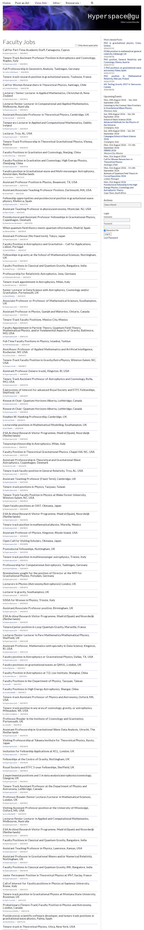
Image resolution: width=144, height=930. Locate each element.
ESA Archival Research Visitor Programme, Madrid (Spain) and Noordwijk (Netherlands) (48, 618)
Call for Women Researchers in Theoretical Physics (118, 160)
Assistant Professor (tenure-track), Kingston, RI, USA (36, 371)
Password (108, 223)
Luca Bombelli (10, 814)
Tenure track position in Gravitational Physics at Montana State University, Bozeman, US (49, 896)
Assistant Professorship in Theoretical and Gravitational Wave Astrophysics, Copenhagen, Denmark (42, 461)
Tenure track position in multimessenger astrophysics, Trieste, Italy (44, 556)
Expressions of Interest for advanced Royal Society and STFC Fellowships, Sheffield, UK (49, 391)
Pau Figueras (9, 668)
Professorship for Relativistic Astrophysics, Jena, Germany (39, 273)
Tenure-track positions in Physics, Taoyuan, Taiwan (34, 486)
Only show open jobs (88, 45)
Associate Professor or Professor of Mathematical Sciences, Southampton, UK (50, 302)
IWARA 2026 (110, 150)
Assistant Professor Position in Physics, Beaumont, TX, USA (40, 182)
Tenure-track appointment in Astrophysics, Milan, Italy (36, 281)
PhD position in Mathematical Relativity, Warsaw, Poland (122, 77)
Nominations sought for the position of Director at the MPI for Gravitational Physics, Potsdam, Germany (42, 574)
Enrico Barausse (11, 603)
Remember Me (112, 230)
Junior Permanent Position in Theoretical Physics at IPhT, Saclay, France (47, 875)
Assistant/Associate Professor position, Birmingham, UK (38, 608)
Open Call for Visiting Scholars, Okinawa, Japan (32, 540)
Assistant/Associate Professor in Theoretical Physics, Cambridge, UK (46, 114)
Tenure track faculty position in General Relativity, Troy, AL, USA (43, 470)
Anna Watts (9, 177)
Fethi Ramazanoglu (12, 345)
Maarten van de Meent (13, 223)
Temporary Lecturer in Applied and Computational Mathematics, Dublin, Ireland (47, 124)
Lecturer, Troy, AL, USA (17, 133)
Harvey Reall (9, 118)
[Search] (92, 3)
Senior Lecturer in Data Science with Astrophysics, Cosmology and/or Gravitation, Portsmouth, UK (46, 291)
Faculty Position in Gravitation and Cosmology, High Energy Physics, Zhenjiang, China (45, 162)
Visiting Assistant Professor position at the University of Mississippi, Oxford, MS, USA (46, 809)
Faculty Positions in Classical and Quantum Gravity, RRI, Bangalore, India (47, 867)
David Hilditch (10, 250)
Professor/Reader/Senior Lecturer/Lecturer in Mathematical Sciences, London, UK (47, 798)
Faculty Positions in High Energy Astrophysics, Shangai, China (40, 689)
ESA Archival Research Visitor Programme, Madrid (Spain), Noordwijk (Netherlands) (46, 434)
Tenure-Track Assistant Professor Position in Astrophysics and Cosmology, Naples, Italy (49, 59)
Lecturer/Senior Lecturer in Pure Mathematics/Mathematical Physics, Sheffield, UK (46, 636)
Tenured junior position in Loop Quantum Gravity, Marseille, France (44, 627)
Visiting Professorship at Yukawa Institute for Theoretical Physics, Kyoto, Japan (48, 742)
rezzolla (8, 684)
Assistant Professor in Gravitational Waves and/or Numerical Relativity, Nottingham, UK (47, 858)
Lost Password (111, 237)
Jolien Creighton (11, 714)
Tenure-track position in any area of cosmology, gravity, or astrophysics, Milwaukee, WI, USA (47, 709)
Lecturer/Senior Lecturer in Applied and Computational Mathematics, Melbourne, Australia (46, 820)
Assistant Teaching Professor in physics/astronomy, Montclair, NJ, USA (47, 209)
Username (108, 217)
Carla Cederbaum (11, 72)
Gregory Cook (10, 366)
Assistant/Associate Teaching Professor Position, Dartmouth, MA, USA (47, 190)
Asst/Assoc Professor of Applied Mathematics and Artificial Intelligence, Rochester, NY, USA (48, 351)
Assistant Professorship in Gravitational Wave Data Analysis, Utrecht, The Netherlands (49, 731)
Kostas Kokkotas (11, 568)
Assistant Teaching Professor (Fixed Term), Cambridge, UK (39, 478)
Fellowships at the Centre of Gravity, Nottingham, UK (36, 759)
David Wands (10, 296)
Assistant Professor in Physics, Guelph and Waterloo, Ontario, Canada (46, 311)
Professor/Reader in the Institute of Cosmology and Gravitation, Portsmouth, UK (43, 720)
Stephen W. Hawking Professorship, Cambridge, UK (35, 416)
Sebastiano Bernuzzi (12, 277)
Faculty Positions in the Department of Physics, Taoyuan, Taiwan (43, 681)
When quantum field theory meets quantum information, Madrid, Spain (46, 227)
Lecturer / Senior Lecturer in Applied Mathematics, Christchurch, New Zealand (46, 94)
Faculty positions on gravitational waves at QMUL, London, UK (42, 664)
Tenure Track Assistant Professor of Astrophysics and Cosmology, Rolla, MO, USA (48, 380)
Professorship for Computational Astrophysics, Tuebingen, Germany (45, 565)
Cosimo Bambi (10, 692)
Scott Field (9, 193)
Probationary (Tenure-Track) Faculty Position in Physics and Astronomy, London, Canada (47, 906)
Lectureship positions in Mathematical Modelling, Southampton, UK (45, 424)
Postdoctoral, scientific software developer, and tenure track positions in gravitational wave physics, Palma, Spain (48, 917)
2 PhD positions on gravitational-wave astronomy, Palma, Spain (122, 69)
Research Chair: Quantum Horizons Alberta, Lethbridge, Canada (42, 400)
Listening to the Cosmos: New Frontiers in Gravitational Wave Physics (122, 106)
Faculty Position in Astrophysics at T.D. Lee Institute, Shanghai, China (45, 672)
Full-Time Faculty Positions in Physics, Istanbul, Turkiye (36, 341)
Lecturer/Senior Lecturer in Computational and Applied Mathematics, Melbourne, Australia (46, 105)
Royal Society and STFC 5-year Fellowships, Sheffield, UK (38, 767)
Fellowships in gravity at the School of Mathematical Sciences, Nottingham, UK (49, 256)
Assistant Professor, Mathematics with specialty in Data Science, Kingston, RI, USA (49, 647)
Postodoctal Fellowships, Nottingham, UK (29, 548)
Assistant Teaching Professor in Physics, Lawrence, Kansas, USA (42, 848)
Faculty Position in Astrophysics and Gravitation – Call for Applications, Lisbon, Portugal (47, 245)
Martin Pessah (10, 466)
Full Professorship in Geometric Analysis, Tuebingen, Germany (41, 68)
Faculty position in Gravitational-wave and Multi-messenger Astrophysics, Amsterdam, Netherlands (48, 173)
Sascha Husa (9, 922)
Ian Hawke (8, 428)
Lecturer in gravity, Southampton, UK (26, 592)
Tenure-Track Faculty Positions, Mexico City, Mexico (35, 319)
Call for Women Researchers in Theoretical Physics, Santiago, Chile (44, 84)
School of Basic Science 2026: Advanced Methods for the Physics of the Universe (121, 122)
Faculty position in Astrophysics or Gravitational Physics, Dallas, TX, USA (48, 656)
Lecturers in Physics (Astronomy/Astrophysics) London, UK (39, 583)
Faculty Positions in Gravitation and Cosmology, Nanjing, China (42, 152)
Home (7, 2)
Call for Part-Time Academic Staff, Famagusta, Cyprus (36, 49)
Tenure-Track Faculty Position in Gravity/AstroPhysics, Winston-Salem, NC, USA (49, 361)
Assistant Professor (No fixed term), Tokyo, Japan (34, 236)
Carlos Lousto (10, 355)
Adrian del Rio (10, 231)
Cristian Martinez (11, 88)
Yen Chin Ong (10, 156)
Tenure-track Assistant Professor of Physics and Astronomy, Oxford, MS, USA (48, 698)
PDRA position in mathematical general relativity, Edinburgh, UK (122, 52)
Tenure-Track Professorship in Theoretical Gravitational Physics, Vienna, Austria (48, 143)
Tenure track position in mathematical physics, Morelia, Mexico (42, 524)
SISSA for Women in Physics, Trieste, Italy (29, 600)
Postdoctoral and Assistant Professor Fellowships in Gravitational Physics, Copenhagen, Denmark (49, 218)
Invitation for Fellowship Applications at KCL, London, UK (38, 751)
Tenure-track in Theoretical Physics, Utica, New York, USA (39, 926)
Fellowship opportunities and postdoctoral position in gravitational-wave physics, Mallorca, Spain (48, 200)
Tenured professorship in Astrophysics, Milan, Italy (34, 443)
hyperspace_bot (11, 53)
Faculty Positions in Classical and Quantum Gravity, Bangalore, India (45, 265)
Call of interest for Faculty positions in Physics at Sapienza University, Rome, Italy (46, 885)
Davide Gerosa (10, 285)
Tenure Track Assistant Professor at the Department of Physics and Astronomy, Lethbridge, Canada (45, 788)
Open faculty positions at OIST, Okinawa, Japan (32, 505)
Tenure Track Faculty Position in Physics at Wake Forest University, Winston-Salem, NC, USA (44, 496)
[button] (29, 2)
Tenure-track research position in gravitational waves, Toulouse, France (47, 76)
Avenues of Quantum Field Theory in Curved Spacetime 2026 (121, 174)
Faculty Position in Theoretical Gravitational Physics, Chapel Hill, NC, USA (48, 451)
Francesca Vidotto (11, 911)
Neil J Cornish (10, 900)
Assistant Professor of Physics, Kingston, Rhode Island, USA (40, 532)
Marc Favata (9, 212)
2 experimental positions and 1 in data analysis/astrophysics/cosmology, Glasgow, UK (47, 777)
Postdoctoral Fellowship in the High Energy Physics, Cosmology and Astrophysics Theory (120, 187)
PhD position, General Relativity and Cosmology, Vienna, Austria (122, 61)
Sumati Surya (10, 269)
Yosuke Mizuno (10, 676)
